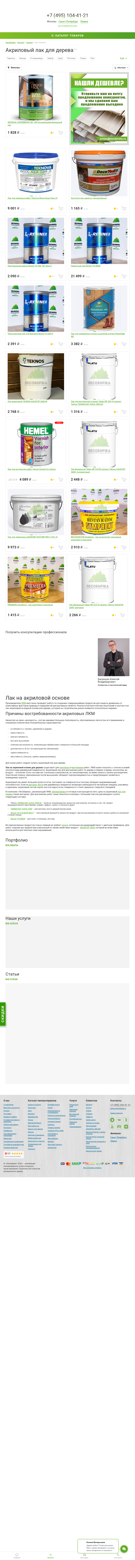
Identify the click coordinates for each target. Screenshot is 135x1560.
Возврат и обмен (10, 1117)
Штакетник (52, 1147)
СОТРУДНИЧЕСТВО (67, 26)
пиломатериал (59, 791)
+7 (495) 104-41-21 (67, 15)
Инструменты (33, 1126)
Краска (31, 1132)
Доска (30, 1120)
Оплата (6, 1111)
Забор (50, 58)
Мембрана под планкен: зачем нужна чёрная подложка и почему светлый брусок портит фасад (53, 1068)
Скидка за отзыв (92, 1123)
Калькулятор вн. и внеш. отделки (96, 1133)
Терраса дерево (54, 1128)
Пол (92, 58)
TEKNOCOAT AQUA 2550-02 (29, 803)
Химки (113, 1141)
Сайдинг (51, 1124)
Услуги (88, 1108)
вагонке (33, 784)
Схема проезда (116, 1113)
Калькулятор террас (94, 1151)
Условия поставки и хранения (12, 1120)
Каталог (89, 1105)
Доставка (7, 1114)
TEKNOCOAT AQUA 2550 (21, 809)
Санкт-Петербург (118, 1138)
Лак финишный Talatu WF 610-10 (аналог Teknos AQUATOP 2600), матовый (96, 606)
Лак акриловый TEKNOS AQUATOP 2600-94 (27, 401)
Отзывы (89, 1114)
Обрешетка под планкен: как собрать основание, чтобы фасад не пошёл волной (45, 1259)
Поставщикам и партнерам (10, 1134)
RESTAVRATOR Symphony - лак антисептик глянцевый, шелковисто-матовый (96, 538)
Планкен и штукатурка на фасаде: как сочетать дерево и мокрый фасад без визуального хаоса (53, 1355)
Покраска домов (73, 1123)
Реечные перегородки (56, 1115)
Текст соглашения (19, 678)
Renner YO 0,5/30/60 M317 (22, 813)
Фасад (22, 58)
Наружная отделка (73, 1110)
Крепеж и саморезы (36, 1135)
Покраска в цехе (73, 1105)
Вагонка (31, 1114)
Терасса (11, 58)
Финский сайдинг (55, 1144)
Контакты (7, 1128)
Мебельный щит (34, 1138)
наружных (65, 767)
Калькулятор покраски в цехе (96, 1142)
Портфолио (8, 1131)
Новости (89, 1117)
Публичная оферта (11, 1124)
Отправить (84, 673)
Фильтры (15, 67)
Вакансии (7, 1138)
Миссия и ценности (12, 1108)
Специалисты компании (13, 1141)
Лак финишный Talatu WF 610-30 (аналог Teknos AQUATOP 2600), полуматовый (98, 470)
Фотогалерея (91, 1126)
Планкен (31, 1149)
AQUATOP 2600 (87, 827)
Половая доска (54, 1105)
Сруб (60, 58)
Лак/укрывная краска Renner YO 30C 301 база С (30, 266)
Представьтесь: (13, 639)
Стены (83, 58)
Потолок (71, 58)
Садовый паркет (54, 1121)
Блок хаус (32, 1108)
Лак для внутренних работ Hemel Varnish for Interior (32, 469)
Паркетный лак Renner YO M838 (85, 266)
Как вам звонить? (14, 649)
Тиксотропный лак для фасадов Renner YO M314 (30, 334)
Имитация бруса (34, 1123)
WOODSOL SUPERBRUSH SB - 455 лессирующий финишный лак (35, 123)
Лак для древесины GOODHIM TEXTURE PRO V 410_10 (32, 537)
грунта (65, 825)
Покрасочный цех (11, 1147)
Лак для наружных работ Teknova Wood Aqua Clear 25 (32, 198)
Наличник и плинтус (36, 1141)
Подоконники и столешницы (54, 1111)
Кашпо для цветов (35, 1129)
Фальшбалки (53, 1138)
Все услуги (12, 923)
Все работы (12, 845)
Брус (30, 1111)
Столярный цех (75, 1119)
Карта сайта (90, 1120)
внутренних (77, 767)
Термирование (75, 1127)
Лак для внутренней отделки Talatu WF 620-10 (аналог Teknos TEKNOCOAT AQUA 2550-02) (96, 402)
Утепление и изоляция (53, 1134)
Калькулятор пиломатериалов (93, 1147)
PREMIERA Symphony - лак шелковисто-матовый (30, 605)
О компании (8, 1105)
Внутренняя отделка (74, 1115)
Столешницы (36, 58)
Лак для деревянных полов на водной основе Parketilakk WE (98, 335)
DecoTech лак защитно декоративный (89, 198)
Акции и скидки (34, 1105)
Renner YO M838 (18, 819)
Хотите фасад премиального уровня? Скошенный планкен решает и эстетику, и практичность (52, 1447)
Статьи (88, 1111)
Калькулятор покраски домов (95, 1137)
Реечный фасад (54, 1118)
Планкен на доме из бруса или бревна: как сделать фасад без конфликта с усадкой (47, 1164)
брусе (40, 784)
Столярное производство (14, 1144)
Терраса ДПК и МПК (56, 1131)
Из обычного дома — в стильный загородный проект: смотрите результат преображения (50, 1547)
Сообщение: (11, 659)
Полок (50, 1108)
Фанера (51, 1141)
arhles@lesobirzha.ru (118, 1108)
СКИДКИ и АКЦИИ (93, 1129)
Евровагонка (33, 1117)
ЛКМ (23, 703)
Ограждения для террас (34, 1145)
